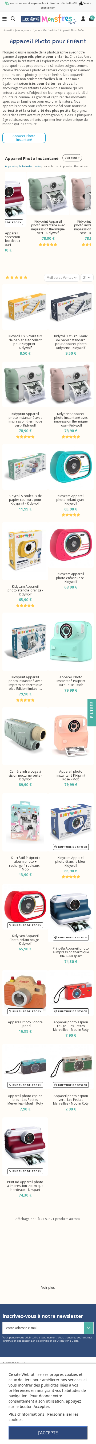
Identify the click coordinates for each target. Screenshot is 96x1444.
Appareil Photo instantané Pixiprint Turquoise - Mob (71, 681)
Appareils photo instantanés (23, 166)
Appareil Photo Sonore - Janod (25, 1024)
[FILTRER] (91, 722)
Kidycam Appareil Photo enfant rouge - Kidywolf (25, 940)
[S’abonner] (88, 1328)
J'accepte (48, 1433)
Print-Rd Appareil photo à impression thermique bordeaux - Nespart (25, 1186)
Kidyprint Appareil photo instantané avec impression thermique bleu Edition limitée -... (25, 683)
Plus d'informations (26, 1414)
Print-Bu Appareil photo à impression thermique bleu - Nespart (71, 952)
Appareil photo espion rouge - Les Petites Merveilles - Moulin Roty (71, 1026)
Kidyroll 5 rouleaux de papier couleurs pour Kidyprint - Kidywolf (25, 500)
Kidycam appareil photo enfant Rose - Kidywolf (71, 578)
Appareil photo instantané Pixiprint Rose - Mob (71, 775)
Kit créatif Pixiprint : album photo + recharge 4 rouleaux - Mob (25, 863)
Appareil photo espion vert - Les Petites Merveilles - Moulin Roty (71, 1100)
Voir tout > (72, 158)
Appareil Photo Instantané (24, 138)
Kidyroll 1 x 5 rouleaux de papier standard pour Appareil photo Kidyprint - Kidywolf (70, 342)
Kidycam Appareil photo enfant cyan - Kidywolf (71, 500)
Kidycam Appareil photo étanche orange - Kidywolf (25, 590)
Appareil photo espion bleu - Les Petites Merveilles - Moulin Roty (25, 1100)
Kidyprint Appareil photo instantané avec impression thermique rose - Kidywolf (71, 420)
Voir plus (48, 1288)
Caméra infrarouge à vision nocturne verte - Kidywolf (25, 775)
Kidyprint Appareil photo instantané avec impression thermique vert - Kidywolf (48, 227)
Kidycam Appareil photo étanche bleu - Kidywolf (71, 861)
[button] (10, 211)
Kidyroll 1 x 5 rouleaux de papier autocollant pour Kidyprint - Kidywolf (25, 342)
